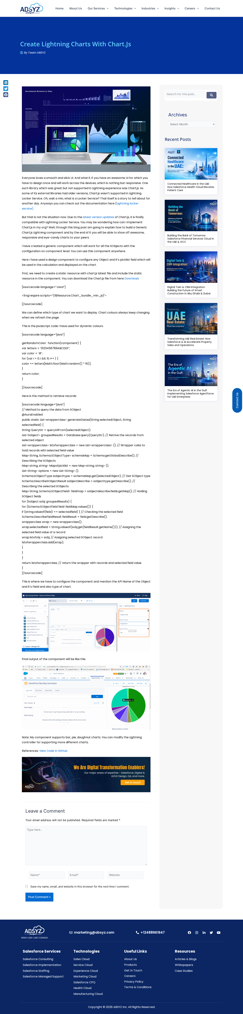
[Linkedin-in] (204, 932)
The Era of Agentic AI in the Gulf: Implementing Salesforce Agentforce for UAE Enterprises (190, 393)
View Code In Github (53, 751)
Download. (132, 278)
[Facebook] (189, 932)
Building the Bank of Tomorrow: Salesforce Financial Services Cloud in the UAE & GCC (190, 238)
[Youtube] (218, 932)
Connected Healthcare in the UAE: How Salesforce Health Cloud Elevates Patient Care (190, 187)
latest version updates (98, 217)
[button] (5, 82)
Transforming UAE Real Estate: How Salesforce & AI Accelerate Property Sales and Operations (189, 342)
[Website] (125, 875)
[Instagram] (197, 932)
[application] (107, 8)
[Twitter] (211, 932)
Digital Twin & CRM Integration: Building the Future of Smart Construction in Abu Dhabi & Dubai (188, 290)
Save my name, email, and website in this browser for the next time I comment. (79, 886)
